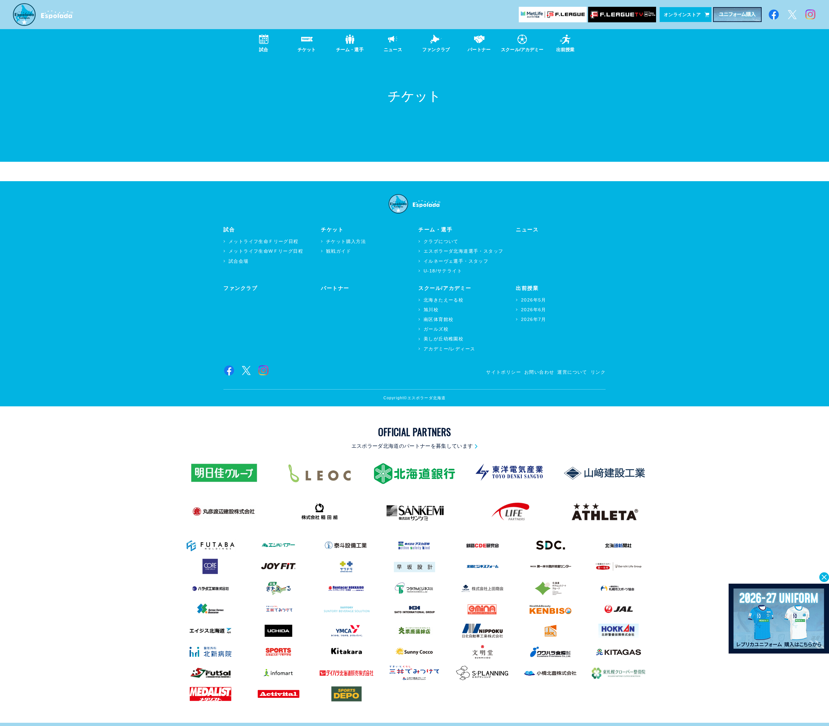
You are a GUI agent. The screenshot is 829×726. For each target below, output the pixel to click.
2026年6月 (533, 309)
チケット (332, 229)
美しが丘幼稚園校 (443, 338)
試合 (229, 229)
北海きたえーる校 (443, 299)
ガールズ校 (436, 329)
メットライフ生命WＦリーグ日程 (266, 251)
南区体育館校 (438, 319)
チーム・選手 (435, 229)
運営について (572, 372)
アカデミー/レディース (449, 348)
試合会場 (239, 261)
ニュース (527, 229)
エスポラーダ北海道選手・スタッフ (463, 251)
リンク (598, 372)
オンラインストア (682, 14)
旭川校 (431, 309)
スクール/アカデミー (444, 288)
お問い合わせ (539, 372)
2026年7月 (533, 319)
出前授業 (527, 288)
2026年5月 (533, 299)
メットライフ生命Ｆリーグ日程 (264, 241)
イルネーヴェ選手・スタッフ (456, 261)
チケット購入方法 (346, 241)
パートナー (335, 288)
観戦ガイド (338, 251)
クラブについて (441, 241)
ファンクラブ (240, 288)
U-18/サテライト (443, 270)
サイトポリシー (503, 372)
